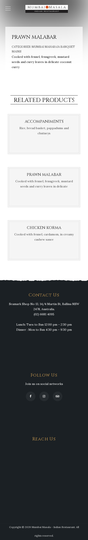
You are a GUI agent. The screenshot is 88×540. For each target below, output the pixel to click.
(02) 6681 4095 (44, 314)
